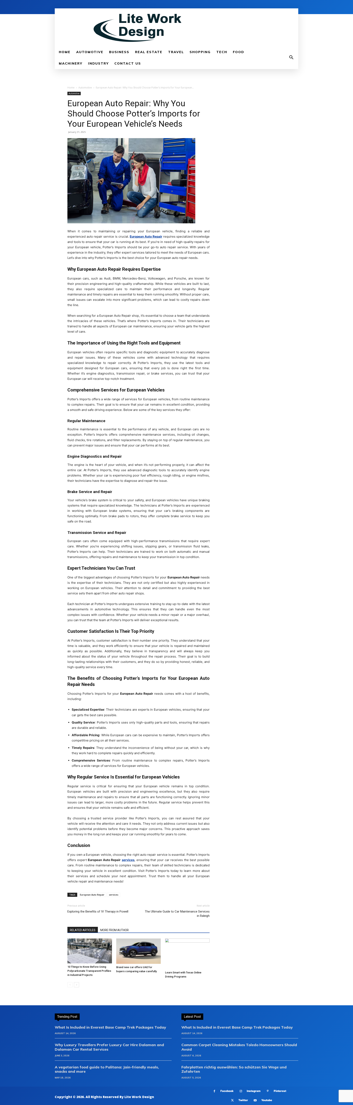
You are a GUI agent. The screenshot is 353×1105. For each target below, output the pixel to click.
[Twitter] (232, 1100)
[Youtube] (255, 1100)
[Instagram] (240, 1091)
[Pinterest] (267, 1091)
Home (71, 87)
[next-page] (76, 984)
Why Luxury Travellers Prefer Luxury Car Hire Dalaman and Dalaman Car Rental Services (109, 1047)
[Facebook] (214, 1091)
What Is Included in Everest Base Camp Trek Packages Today (110, 1027)
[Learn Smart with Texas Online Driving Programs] (187, 953)
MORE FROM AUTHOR (114, 930)
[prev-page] (70, 984)
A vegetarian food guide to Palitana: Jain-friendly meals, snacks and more (107, 1069)
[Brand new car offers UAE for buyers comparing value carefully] (138, 951)
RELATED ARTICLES (82, 930)
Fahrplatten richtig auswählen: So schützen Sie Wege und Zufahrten (234, 1069)
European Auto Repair (92, 894)
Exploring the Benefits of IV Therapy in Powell (97, 911)
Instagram (253, 1091)
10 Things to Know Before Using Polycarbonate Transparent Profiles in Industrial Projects (89, 970)
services (113, 894)
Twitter (243, 1100)
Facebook (226, 1091)
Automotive (85, 87)
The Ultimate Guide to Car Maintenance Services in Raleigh (177, 914)
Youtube (266, 1100)
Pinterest (280, 1091)
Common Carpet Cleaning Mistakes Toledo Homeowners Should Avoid (239, 1047)
